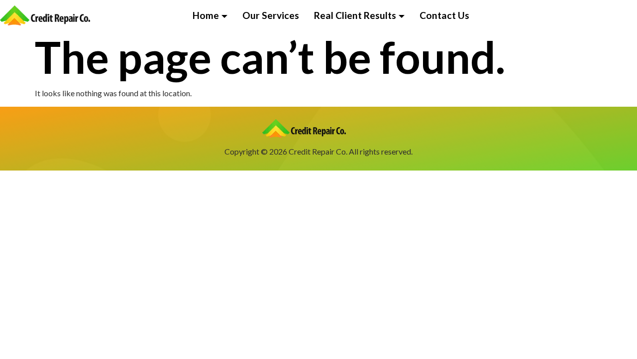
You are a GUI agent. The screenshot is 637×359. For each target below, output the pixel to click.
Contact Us (444, 15)
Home (206, 15)
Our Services (270, 15)
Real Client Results (355, 15)
